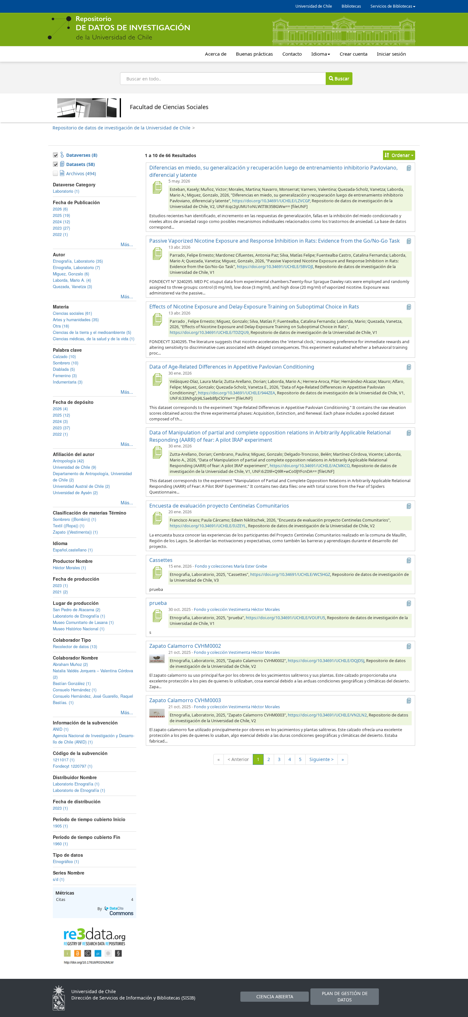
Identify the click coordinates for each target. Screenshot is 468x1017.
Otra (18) (61, 326)
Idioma (319, 54)
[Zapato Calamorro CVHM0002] (157, 658)
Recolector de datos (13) (75, 646)
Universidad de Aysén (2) (75, 492)
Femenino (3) (65, 375)
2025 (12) (61, 415)
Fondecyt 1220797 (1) (72, 766)
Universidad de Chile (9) (74, 467)
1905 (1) (60, 826)
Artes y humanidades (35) (76, 319)
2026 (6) (60, 209)
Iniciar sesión (391, 54)
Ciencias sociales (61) (72, 313)
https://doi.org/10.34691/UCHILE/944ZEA (236, 393)
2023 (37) (61, 428)
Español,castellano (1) (73, 550)
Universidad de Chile (313, 6)
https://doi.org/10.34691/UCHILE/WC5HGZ (290, 574)
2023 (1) (60, 585)
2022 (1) (60, 234)
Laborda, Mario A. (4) (72, 280)
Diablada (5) (64, 369)
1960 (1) (60, 844)
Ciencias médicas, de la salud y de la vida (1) (93, 339)
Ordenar (400, 155)
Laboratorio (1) (66, 191)
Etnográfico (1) (66, 861)
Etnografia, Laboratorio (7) (76, 267)
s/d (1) (58, 879)
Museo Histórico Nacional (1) (78, 629)
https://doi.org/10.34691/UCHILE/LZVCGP (271, 201)
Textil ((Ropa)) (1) (68, 526)
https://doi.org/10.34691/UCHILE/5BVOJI (275, 266)
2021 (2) (60, 592)
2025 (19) (61, 215)
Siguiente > (321, 759)
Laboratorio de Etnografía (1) (79, 616)
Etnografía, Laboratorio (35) (78, 261)
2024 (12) (61, 222)
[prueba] (157, 615)
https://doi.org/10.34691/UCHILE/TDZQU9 (209, 332)
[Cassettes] (157, 572)
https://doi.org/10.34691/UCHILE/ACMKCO (310, 465)
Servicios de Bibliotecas (391, 6)
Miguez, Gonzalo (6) (71, 274)
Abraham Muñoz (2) (70, 664)
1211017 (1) (63, 760)
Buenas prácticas (254, 54)
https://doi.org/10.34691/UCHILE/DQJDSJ (326, 660)
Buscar (341, 78)
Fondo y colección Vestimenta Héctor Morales (237, 609)
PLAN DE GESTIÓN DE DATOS (345, 996)
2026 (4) (60, 409)
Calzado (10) (64, 356)
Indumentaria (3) (67, 382)
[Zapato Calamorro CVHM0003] (157, 713)
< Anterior (238, 759)
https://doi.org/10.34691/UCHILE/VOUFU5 (285, 617)
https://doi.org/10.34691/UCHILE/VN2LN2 (327, 715)
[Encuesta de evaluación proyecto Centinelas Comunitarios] (157, 518)
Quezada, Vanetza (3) (72, 286)
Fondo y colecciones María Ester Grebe (231, 566)
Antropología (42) (68, 461)
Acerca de (215, 54)
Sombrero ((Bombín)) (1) (74, 519)
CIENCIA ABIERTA (274, 996)
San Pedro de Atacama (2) (76, 609)
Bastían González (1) (72, 683)
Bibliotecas (351, 6)
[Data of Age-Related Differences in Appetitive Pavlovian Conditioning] (157, 379)
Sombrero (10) (65, 363)
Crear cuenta (353, 54)
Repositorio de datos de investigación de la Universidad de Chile (121, 128)
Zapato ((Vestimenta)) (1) (75, 532)
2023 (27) (61, 228)
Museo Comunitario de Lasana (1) (83, 622)
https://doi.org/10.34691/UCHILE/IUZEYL (208, 526)
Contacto (292, 54)
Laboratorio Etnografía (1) (76, 784)
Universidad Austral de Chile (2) (81, 486)
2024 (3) (60, 421)
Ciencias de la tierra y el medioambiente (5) (92, 332)
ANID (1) (60, 729)
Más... (127, 244)
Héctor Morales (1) (69, 568)
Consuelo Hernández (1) (74, 690)
